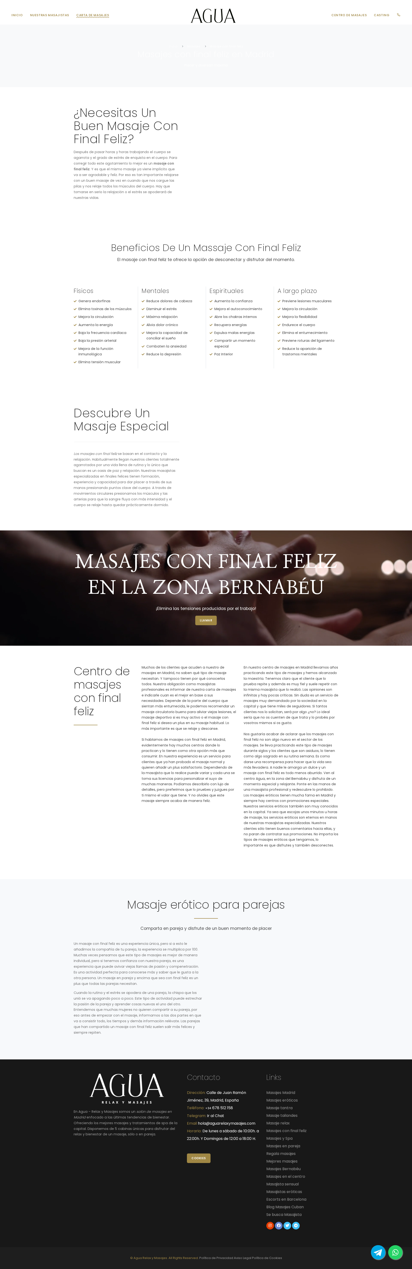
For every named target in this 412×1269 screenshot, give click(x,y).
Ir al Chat (215, 1115)
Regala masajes (281, 1153)
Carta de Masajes (92, 15)
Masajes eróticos (282, 1100)
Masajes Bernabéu (283, 1169)
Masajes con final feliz (286, 1130)
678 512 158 (219, 1108)
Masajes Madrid (280, 1092)
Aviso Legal (242, 1258)
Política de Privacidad (216, 1258)
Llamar (206, 620)
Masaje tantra (279, 1108)
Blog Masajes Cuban (285, 1207)
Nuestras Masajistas (49, 15)
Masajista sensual (282, 1184)
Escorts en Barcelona (286, 1199)
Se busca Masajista (284, 1214)
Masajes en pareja (283, 1146)
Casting (381, 15)
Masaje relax (278, 1123)
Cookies (198, 1158)
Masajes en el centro (285, 1176)
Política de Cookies (267, 1258)
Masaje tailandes (282, 1115)
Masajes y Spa (279, 1138)
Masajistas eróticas (284, 1191)
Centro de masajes (349, 15)
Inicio (17, 15)
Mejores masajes (282, 1161)
